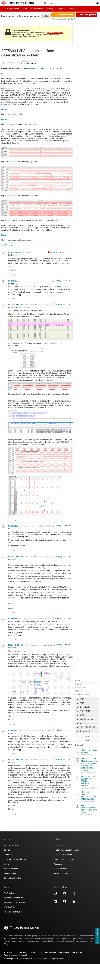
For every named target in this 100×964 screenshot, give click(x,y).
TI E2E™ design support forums (66, 850)
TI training (49, 9)
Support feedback (97, 936)
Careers (7, 850)
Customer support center (64, 859)
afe (81, 723)
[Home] (19, 3)
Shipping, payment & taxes (14, 902)
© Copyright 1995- (13, 959)
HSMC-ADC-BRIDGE (87, 727)
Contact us (58, 845)
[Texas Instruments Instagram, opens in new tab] (55, 894)
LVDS (82, 715)
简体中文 (72, 9)
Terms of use (64, 952)
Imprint (24, 955)
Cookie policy (22, 952)
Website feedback (11, 955)
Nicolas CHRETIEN (13, 63)
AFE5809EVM (85, 711)
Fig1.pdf (4, 109)
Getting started (60, 9)
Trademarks (77, 952)
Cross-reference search (63, 855)
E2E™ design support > (11, 9)
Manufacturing (10, 873)
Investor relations (11, 869)
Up (9, 275)
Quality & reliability (61, 869)
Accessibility (9, 952)
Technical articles (36, 9)
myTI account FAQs (61, 873)
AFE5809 (83, 699)
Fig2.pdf (4, 119)
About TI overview (11, 845)
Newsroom (8, 855)
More (47, 16)
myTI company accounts (14, 898)
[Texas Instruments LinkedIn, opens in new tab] (55, 902)
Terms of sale (50, 952)
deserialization (85, 707)
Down (16, 275)
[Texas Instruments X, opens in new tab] (74, 894)
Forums (24, 9)
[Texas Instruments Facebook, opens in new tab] (64, 894)
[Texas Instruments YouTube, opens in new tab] (74, 902)
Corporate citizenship (12, 878)
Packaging (58, 864)
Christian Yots (14, 252)
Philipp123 (12, 281)
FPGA (82, 703)
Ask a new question (88, 15)
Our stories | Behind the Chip (15, 859)
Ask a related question (64, 15)
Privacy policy (36, 952)
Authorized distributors (13, 912)
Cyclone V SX (85, 731)
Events (6, 864)
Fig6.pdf (4, 235)
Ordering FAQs (9, 907)
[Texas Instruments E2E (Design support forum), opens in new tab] (64, 902)
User (97, 2)
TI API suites (9, 893)
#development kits (86, 719)
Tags (87, 736)
